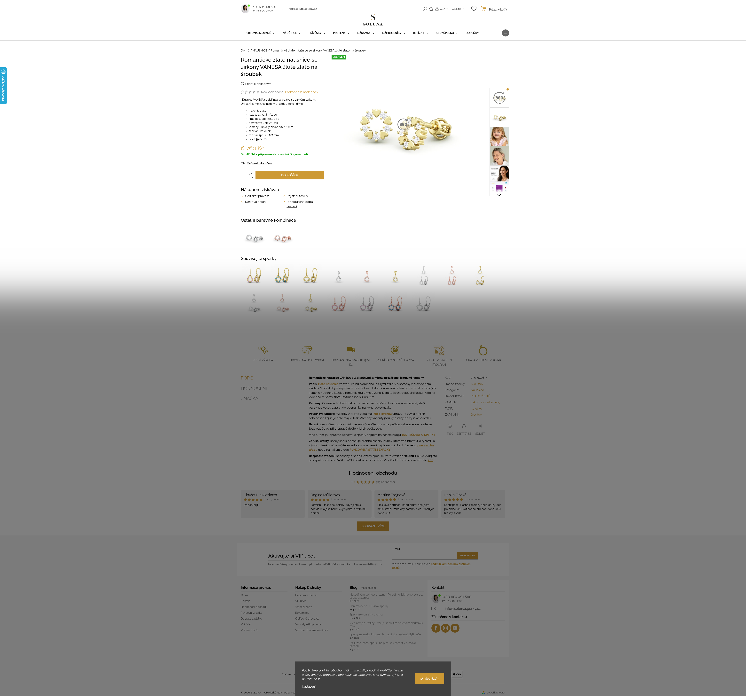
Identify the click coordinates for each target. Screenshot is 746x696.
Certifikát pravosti (257, 196)
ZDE (430, 460)
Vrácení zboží (249, 630)
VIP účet (246, 624)
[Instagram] (445, 628)
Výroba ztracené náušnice (311, 630)
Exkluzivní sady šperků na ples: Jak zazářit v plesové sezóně (383, 644)
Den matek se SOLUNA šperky (369, 606)
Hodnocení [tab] (254, 388)
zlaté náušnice (328, 384)
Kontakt (245, 601)
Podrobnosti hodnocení (301, 92)
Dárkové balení (255, 202)
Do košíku (289, 175)
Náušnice (477, 390)
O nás (244, 595)
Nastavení (308, 686)
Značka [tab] (249, 398)
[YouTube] (455, 628)
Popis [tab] (247, 378)
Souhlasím (432, 678)
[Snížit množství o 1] (252, 177)
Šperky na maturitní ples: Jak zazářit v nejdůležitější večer (386, 634)
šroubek (476, 414)
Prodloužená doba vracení (300, 204)
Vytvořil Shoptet (496, 692)
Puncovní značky (251, 612)
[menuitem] (260, 33)
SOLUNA (477, 384)
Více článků (368, 587)
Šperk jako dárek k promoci (367, 614)
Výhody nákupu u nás (309, 624)
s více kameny (490, 402)
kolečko (476, 408)
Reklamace (302, 612)
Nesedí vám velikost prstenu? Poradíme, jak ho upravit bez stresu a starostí (386, 596)
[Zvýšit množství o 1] (252, 173)
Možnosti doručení (259, 163)
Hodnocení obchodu (373, 473)
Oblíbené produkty (307, 618)
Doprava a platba (251, 618)
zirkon (475, 402)
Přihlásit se (467, 555)
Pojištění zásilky (297, 196)
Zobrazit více (373, 526)
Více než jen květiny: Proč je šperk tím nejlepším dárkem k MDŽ (386, 625)
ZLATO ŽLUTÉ (480, 396)
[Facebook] (435, 628)
